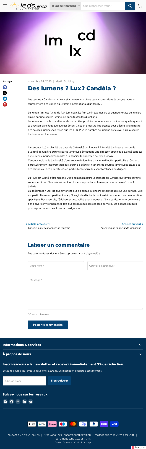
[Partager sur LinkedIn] (5, 99)
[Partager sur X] (5, 93)
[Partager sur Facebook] (5, 87)
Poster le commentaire (48, 325)
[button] (138, 447)
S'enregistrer (59, 381)
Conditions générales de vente (73, 439)
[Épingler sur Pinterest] (5, 104)
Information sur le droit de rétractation (67, 435)
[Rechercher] (130, 6)
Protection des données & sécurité (114, 435)
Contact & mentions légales (24, 435)
